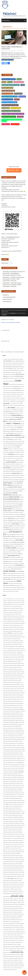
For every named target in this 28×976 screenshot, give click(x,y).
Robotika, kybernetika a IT (9, 116)
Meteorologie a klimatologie (9, 102)
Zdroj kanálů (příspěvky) (9, 297)
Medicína (16, 99)
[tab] (4, 355)
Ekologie (10, 82)
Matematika (22, 96)
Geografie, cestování (7, 88)
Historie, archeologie (7, 93)
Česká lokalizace (7, 301)
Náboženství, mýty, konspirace (10, 105)
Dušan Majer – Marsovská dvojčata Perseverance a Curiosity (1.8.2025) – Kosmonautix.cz (12, 284)
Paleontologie (5, 108)
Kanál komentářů (7, 299)
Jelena (14, 50)
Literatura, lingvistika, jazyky (9, 96)
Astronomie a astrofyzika (8, 79)
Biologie (19, 79)
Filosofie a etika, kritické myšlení (10, 85)
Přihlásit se (6, 295)
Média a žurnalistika (7, 99)
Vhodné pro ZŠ (15, 124)
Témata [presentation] (4, 595)
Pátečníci (9, 13)
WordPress (13, 313)
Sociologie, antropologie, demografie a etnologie (11, 120)
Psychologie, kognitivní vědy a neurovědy (13, 114)
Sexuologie (20, 116)
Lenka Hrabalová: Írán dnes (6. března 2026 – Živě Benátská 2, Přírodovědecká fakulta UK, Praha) (14, 273)
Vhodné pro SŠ (6, 124)
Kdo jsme (14, 280)
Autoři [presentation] (4, 355)
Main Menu (7, 20)
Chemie (4, 82)
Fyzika (22, 85)
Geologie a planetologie (8, 90)
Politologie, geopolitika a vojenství (11, 111)
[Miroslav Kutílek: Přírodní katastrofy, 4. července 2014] (14, 37)
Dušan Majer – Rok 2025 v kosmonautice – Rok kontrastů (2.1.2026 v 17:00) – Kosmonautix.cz (14, 278)
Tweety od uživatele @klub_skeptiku (10, 322)
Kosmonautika (18, 93)
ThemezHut (4, 314)
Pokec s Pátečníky (15, 108)
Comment (20, 50)
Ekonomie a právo (18, 82)
